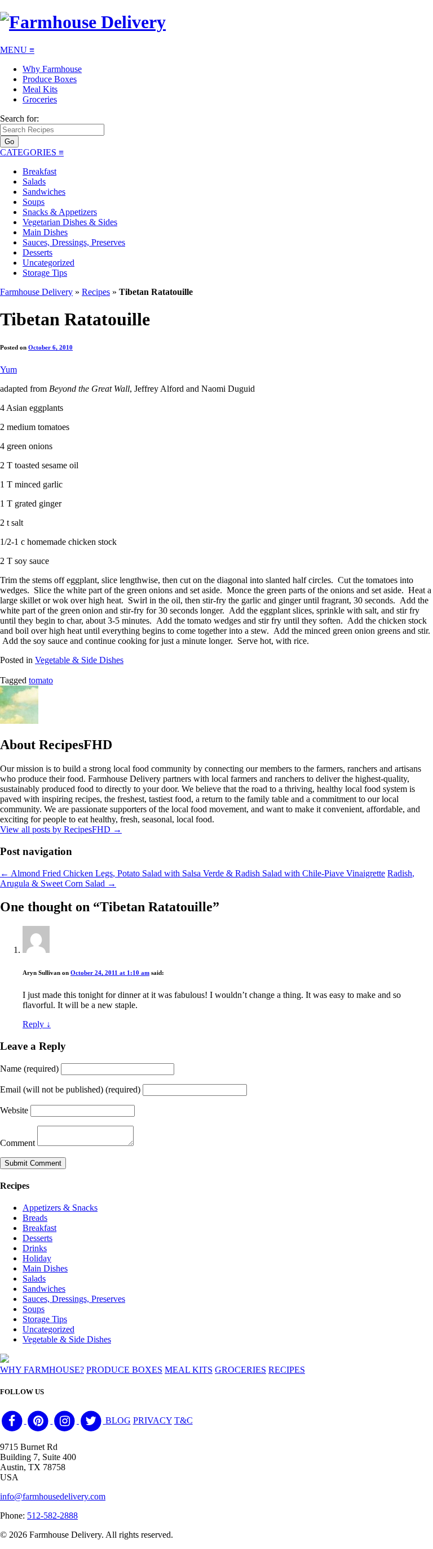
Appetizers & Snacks (60, 1207)
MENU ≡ (17, 50)
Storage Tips (45, 272)
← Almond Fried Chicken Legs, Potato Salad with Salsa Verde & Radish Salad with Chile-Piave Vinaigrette (192, 873)
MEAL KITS (189, 1370)
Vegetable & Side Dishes (79, 660)
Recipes (96, 292)
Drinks (35, 1248)
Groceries (40, 99)
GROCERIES (240, 1370)
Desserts (37, 252)
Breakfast (39, 171)
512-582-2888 (52, 1515)
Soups (34, 202)
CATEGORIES (32, 152)
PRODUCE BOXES (124, 1370)
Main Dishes (45, 232)
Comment (17, 1143)
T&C (183, 1420)
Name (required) (29, 1068)
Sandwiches (44, 191)
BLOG (118, 1420)
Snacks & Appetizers (60, 212)
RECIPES (286, 1370)
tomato (41, 680)
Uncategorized (48, 262)
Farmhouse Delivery (36, 292)
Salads (34, 181)
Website (14, 1110)
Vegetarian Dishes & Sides (70, 222)
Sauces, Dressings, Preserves (74, 242)
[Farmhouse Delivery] (83, 22)
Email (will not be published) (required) (70, 1089)
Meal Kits (40, 89)
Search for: (19, 118)
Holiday (37, 1258)
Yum (8, 369)
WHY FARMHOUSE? (42, 1370)
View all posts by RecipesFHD (61, 829)
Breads (35, 1218)
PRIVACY (152, 1420)
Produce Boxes (50, 79)
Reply (37, 1024)
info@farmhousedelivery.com (52, 1496)
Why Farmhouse (52, 69)
